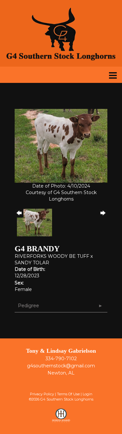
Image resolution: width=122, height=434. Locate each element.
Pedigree (28, 306)
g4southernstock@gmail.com (61, 366)
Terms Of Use (68, 394)
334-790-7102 (61, 359)
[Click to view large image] (61, 145)
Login (87, 394)
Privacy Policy (42, 394)
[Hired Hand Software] (61, 418)
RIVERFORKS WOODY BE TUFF (52, 256)
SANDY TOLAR (32, 263)
